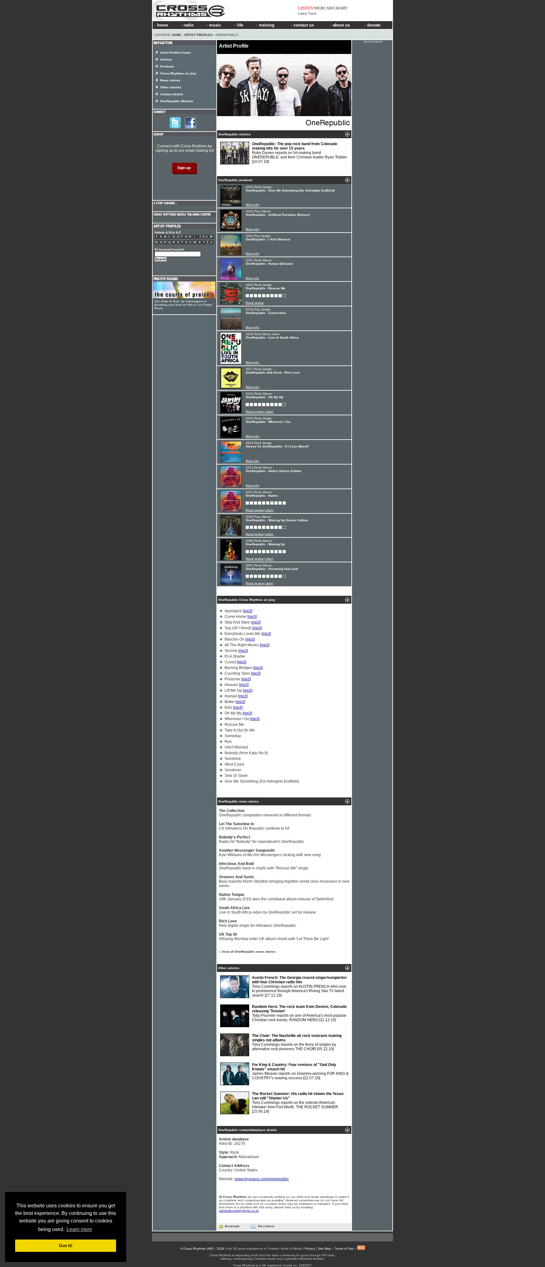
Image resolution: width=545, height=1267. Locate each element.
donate (373, 25)
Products (167, 66)
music (215, 25)
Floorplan (314, 17)
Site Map (324, 1248)
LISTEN (305, 8)
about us (341, 25)
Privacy (310, 1248)
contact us (304, 25)
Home (176, 35)
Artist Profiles (198, 35)
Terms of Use (344, 1248)
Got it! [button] (66, 1245)
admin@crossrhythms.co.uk (239, 1210)
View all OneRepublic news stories (249, 951)
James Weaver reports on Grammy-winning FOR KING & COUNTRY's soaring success (300, 1071)
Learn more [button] (79, 1229)
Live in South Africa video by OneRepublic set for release (267, 910)
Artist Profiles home (175, 52)
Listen (269, 411)
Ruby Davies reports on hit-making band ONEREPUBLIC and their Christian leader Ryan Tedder (299, 153)
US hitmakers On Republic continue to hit (254, 826)
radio (189, 25)
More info (252, 204)
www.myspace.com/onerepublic (262, 1179)
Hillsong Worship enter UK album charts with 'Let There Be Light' (274, 936)
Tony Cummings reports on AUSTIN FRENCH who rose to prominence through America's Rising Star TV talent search (299, 986)
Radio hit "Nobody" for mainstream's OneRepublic (261, 839)
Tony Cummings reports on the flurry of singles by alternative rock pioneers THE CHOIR (297, 1042)
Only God (325, 13)
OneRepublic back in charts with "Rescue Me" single (263, 865)
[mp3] (247, 611)
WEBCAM (323, 8)
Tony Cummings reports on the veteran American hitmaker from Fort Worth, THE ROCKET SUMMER (297, 1103)
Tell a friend (265, 1226)
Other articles (170, 87)
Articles (166, 59)
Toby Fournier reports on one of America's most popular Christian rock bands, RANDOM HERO (299, 1013)
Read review (255, 303)
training (266, 25)
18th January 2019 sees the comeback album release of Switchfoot (276, 896)
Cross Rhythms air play (178, 73)
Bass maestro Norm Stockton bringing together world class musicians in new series (284, 881)
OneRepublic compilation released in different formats (265, 812)
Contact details (171, 94)
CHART (340, 8)
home (162, 25)
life (240, 25)
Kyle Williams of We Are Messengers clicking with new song (270, 852)
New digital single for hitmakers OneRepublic (257, 923)
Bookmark (232, 1226)
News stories (170, 80)
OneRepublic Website (176, 101)
